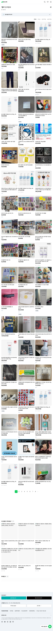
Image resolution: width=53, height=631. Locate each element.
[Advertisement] (28, 506)
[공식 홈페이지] (13, 621)
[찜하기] (16, 36)
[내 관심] (47, 2)
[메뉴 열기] (50, 2)
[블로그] (10, 621)
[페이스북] (2, 621)
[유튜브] (5, 621)
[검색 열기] (44, 2)
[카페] (7, 621)
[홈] (4, 2)
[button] (49, 14)
